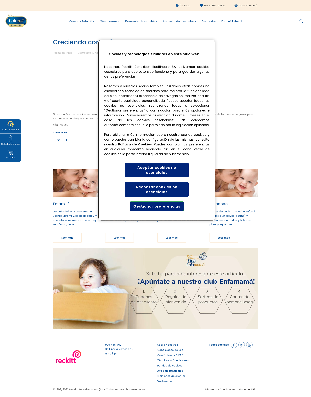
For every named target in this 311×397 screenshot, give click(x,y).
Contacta (185, 5)
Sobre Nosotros (167, 345)
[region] (156, 130)
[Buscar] (302, 21)
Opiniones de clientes (171, 376)
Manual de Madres (214, 5)
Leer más (67, 238)
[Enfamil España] (155, 288)
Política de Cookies (135, 144)
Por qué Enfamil (231, 21)
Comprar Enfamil (80, 21)
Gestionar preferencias (156, 206)
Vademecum (165, 381)
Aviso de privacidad (170, 371)
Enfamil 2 (61, 203)
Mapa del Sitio (247, 389)
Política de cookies (169, 365)
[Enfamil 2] (77, 183)
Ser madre (209, 21)
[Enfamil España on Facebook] (234, 345)
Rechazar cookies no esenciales (156, 189)
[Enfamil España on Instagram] (241, 345)
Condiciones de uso (170, 350)
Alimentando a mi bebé (178, 21)
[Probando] (233, 183)
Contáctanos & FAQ (170, 355)
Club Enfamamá (248, 5)
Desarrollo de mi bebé (140, 21)
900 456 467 (113, 345)
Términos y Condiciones (173, 360)
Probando (218, 203)
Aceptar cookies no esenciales (156, 170)
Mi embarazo (108, 21)
